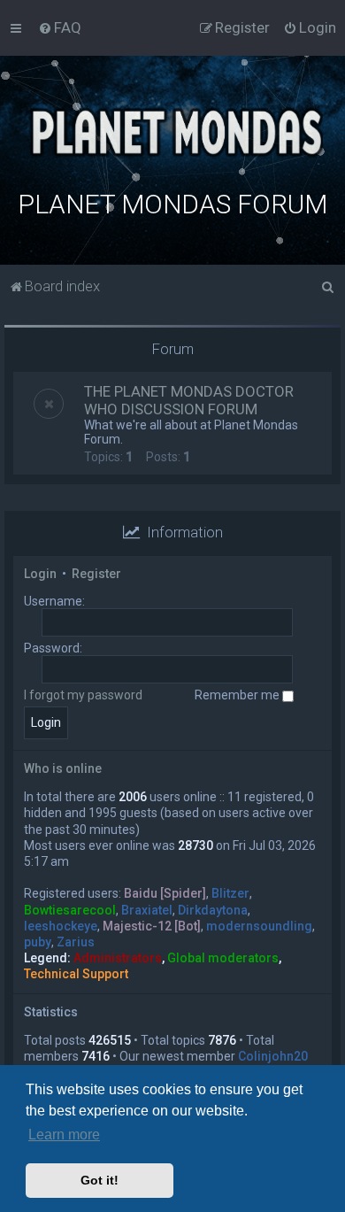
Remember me (238, 695)
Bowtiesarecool (70, 910)
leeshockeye (60, 926)
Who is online (63, 768)
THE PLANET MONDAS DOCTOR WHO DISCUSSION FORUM (189, 400)
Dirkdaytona (213, 910)
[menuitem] (59, 27)
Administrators (117, 958)
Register (96, 574)
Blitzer (230, 893)
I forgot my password (83, 695)
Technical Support (76, 974)
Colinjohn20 (273, 1056)
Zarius (76, 942)
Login (40, 574)
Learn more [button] (64, 1134)
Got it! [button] (99, 1180)
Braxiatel (146, 910)
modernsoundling (259, 926)
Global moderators (223, 958)
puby (37, 942)
